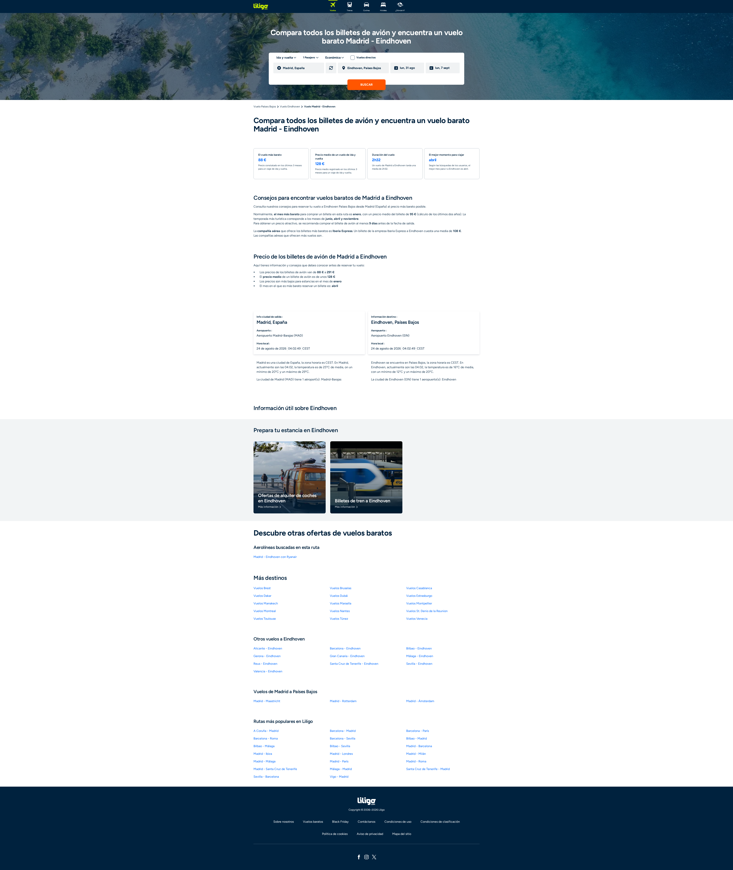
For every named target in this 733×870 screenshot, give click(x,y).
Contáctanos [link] (366, 821)
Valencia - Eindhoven (267, 671)
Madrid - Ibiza (262, 754)
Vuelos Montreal (264, 611)
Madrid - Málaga (264, 761)
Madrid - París (339, 761)
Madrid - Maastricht (266, 701)
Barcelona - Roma (265, 738)
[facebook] (359, 857)
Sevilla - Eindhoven (419, 663)
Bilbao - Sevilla (340, 746)
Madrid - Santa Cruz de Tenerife (275, 769)
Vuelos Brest (262, 588)
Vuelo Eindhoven (290, 106)
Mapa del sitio (401, 834)
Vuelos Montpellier (419, 603)
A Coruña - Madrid (266, 731)
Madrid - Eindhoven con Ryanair (275, 557)
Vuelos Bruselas (340, 588)
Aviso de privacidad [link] (370, 834)
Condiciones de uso (397, 821)
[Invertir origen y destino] (331, 68)
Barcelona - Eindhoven (345, 648)
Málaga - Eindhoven (419, 656)
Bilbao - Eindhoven (419, 648)
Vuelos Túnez (339, 618)
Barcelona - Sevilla (342, 738)
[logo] (260, 6)
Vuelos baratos (313, 821)
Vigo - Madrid (339, 776)
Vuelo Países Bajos (264, 106)
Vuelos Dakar (262, 596)
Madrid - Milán (416, 754)
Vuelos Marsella (340, 603)
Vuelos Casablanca (419, 588)
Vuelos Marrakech (265, 603)
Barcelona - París (417, 731)
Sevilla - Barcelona (266, 776)
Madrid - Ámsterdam (420, 701)
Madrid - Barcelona (419, 746)
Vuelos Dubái (339, 596)
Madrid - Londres (341, 754)
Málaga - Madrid (341, 769)
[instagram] (366, 857)
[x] (374, 857)
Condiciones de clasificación (440, 821)
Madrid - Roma (416, 761)
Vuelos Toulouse (264, 618)
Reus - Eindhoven (265, 663)
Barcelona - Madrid (343, 731)
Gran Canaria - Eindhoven (347, 656)
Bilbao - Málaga (263, 746)
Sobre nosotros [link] (283, 821)
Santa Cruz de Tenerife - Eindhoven (354, 663)
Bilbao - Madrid (416, 738)
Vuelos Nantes (340, 611)
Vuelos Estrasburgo (419, 596)
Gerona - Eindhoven (267, 656)
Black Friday (340, 821)
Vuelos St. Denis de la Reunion (427, 611)
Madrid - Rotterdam (343, 701)
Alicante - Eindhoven (267, 648)
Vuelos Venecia (416, 618)
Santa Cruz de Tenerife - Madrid (428, 769)
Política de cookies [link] (335, 834)
